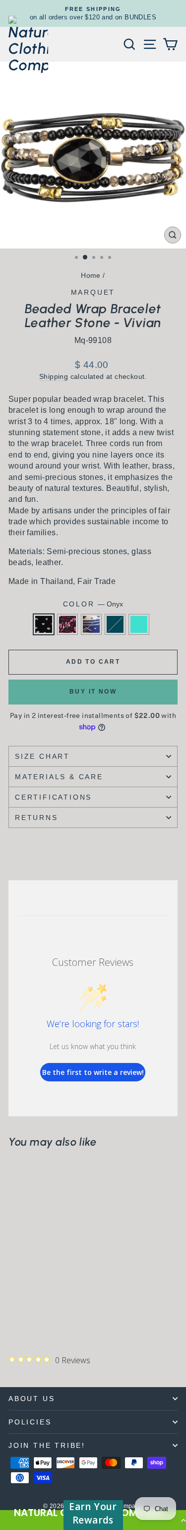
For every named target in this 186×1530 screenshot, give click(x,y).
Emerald (115, 624)
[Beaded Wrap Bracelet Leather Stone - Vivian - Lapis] (37, 1318)
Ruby (67, 624)
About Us (31, 1399)
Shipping (53, 376)
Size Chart (42, 756)
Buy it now (93, 691)
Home (91, 275)
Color (93, 604)
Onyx (44, 624)
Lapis (91, 624)
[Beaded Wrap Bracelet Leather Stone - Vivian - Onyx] (14, 1318)
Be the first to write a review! (93, 1072)
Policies (29, 1422)
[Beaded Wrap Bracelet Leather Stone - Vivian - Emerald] (48, 1318)
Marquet (93, 292)
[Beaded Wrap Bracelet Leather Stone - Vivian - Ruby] (25, 1318)
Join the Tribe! (46, 1445)
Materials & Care (59, 777)
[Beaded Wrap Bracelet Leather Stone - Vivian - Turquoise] (59, 1318)
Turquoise (139, 624)
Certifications (53, 797)
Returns (36, 818)
